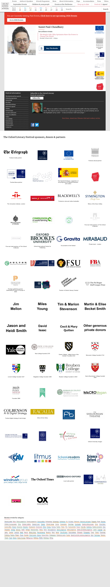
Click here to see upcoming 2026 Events (58, 16)
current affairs (8, 527)
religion (17, 535)
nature (57, 532)
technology (97, 535)
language (100, 529)
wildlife (41, 538)
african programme (21, 521)
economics (19, 527)
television (103, 535)
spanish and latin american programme (80, 535)
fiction (62, 527)
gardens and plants (97, 527)
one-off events (63, 532)
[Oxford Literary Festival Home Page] (5, 6)
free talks (83, 527)
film (66, 527)
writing (51, 538)
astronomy (76, 521)
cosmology (70, 524)
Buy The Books (52, 48)
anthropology (48, 521)
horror (45, 529)
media (21, 532)
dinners (14, 527)
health (23, 529)
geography (7, 529)
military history (32, 532)
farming (54, 527)
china (19, 524)
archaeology (56, 521)
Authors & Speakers (26, 1)
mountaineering (41, 532)
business (103, 521)
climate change (50, 524)
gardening (89, 527)
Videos (106, 1)
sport (92, 535)
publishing (7, 535)
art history (70, 521)
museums (48, 532)
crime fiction (102, 524)
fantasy (49, 527)
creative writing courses (88, 524)
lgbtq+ (6, 532)
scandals (26, 535)
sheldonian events (61, 535)
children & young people (11, 524)
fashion (58, 527)
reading (12, 535)
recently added (8, 521)
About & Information (66, 1)
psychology (102, 532)
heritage (28, 529)
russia (21, 535)
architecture (62, 521)
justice (95, 529)
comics (57, 524)
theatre (6, 538)
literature (16, 532)
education (25, 527)
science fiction (45, 535)
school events (32, 535)
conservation (63, 524)
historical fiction (34, 529)
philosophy (79, 532)
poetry (92, 532)
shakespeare (52, 535)
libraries (11, 532)
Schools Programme (43, 1)
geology (13, 529)
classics (43, 524)
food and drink (72, 527)
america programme (32, 521)
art (67, 521)
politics (97, 532)
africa (14, 521)
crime (96, 524)
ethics (44, 527)
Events (14, 1)
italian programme (71, 529)
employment (32, 527)
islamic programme (61, 529)
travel (10, 538)
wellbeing (36, 538)
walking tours (29, 538)
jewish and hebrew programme (84, 529)
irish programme (52, 529)
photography (87, 532)
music (53, 532)
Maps (78, 1)
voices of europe (21, 538)
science (39, 535)
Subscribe (36, 98)
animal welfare (41, 521)
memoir (26, 532)
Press (99, 1)
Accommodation (88, 1)
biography (94, 521)
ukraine (14, 538)
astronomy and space (85, 521)
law (104, 529)
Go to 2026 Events (16, 20)
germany (18, 529)
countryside (78, 524)
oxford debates (72, 532)
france (78, 527)
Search (105, 9)
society (68, 535)
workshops (46, 538)
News (54, 1)
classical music (36, 524)
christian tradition (26, 524)
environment (39, 527)
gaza (104, 527)
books (98, 521)
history (41, 529)
